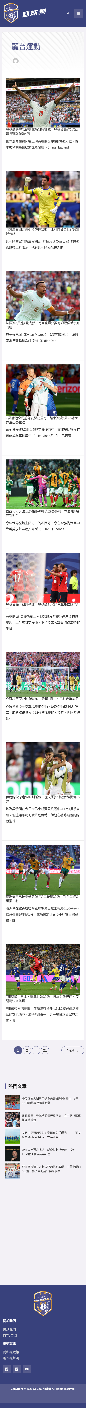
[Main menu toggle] (78, 13)
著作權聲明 (11, 1358)
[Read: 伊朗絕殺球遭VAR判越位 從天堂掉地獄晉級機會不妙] (43, 768)
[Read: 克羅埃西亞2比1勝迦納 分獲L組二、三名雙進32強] (43, 674)
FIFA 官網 (10, 1335)
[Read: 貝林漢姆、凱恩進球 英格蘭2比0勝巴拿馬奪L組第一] (43, 577)
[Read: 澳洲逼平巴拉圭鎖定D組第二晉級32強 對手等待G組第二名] (43, 869)
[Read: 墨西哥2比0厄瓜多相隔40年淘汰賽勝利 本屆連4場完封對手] (43, 484)
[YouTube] (27, 1369)
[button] (68, 13)
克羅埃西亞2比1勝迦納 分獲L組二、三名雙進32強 (42, 699)
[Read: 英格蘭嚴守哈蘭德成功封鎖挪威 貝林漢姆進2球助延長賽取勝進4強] (43, 102)
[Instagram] (17, 1369)
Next (73, 1050)
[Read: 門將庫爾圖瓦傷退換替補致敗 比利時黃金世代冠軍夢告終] (43, 199)
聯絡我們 (9, 1329)
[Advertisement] (43, 1228)
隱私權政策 (11, 1352)
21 (45, 1050)
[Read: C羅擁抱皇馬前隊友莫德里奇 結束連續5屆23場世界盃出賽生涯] (43, 390)
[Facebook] (7, 1369)
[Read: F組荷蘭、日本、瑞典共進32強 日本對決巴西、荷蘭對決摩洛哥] (43, 969)
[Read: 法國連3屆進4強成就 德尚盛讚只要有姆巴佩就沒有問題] (43, 295)
